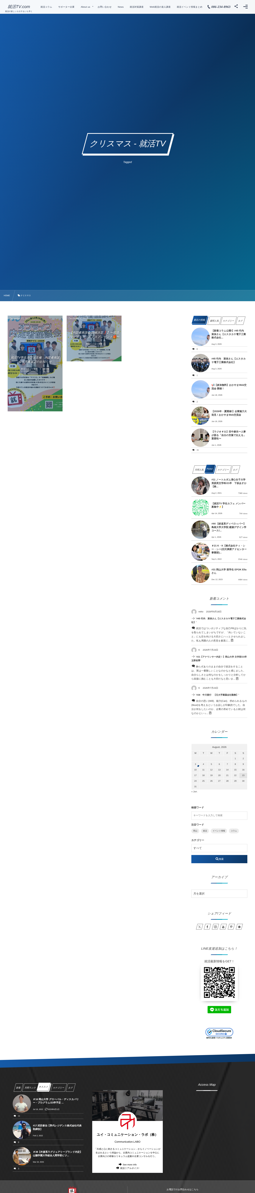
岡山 (195, 831)
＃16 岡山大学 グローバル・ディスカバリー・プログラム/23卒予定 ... (56, 1101)
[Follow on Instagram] (215, 926)
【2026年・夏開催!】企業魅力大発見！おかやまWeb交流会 (229, 413)
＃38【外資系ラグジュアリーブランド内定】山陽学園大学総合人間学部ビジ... (57, 1153)
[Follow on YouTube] (223, 926)
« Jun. (194, 791)
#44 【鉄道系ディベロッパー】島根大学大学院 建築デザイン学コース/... (229, 527)
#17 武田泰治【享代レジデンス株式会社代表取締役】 (57, 1127)
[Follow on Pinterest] (231, 926)
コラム (234, 831)
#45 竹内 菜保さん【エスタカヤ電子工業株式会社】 (229, 360)
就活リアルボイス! (129, 1168)
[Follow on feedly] (239, 926)
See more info (130, 1164)
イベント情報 (219, 831)
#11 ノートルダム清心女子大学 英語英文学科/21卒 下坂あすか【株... (229, 483)
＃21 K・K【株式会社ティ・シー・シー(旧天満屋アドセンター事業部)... (229, 549)
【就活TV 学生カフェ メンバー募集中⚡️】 (228, 505)
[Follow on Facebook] (207, 926)
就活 (205, 831)
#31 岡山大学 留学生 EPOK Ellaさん (229, 571)
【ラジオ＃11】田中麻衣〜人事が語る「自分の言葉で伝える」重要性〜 (229, 435)
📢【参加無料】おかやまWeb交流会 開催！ (229, 387)
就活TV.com (18, 7)
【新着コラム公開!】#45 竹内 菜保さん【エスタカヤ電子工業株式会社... (229, 334)
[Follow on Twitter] (199, 926)
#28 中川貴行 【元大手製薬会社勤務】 (217, 695)
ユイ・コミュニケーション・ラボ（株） (127, 1134)
